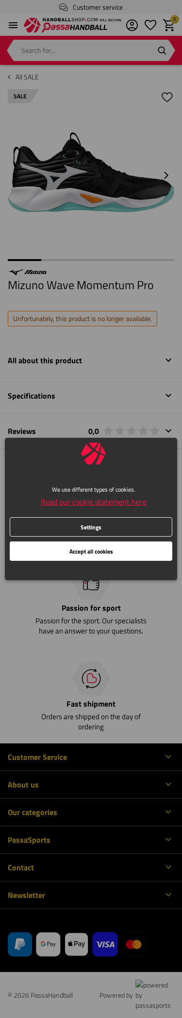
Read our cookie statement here (94, 502)
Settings (91, 527)
